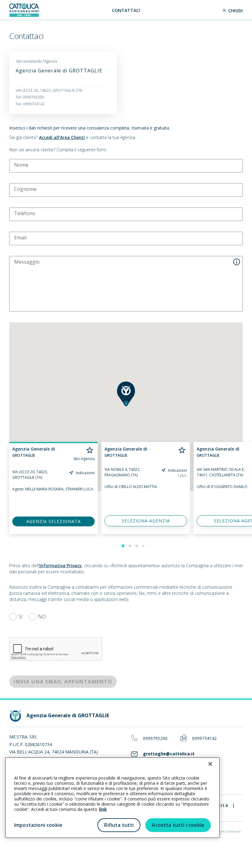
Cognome (25, 189)
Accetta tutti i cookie (178, 825)
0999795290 (155, 738)
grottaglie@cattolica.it (169, 754)
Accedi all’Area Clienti (62, 137)
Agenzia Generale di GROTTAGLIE (59, 70)
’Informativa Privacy (60, 565)
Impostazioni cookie (38, 825)
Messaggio (27, 261)
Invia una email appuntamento (63, 681)
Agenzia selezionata (53, 521)
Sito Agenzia (84, 459)
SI (20, 616)
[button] (126, 394)
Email (20, 237)
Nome (21, 164)
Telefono (24, 213)
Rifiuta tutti (119, 825)
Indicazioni (85, 472)
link (103, 809)
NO (42, 616)
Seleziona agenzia (146, 521)
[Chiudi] (210, 764)
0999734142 (204, 738)
